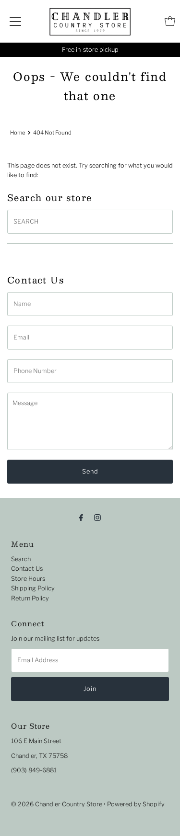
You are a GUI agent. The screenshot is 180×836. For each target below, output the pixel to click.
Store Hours (28, 578)
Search (21, 559)
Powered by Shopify (136, 804)
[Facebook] (81, 517)
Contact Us (27, 568)
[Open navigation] (15, 21)
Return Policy (30, 598)
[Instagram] (97, 517)
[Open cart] (170, 21)
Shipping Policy (33, 588)
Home (17, 132)
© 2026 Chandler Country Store (56, 804)
